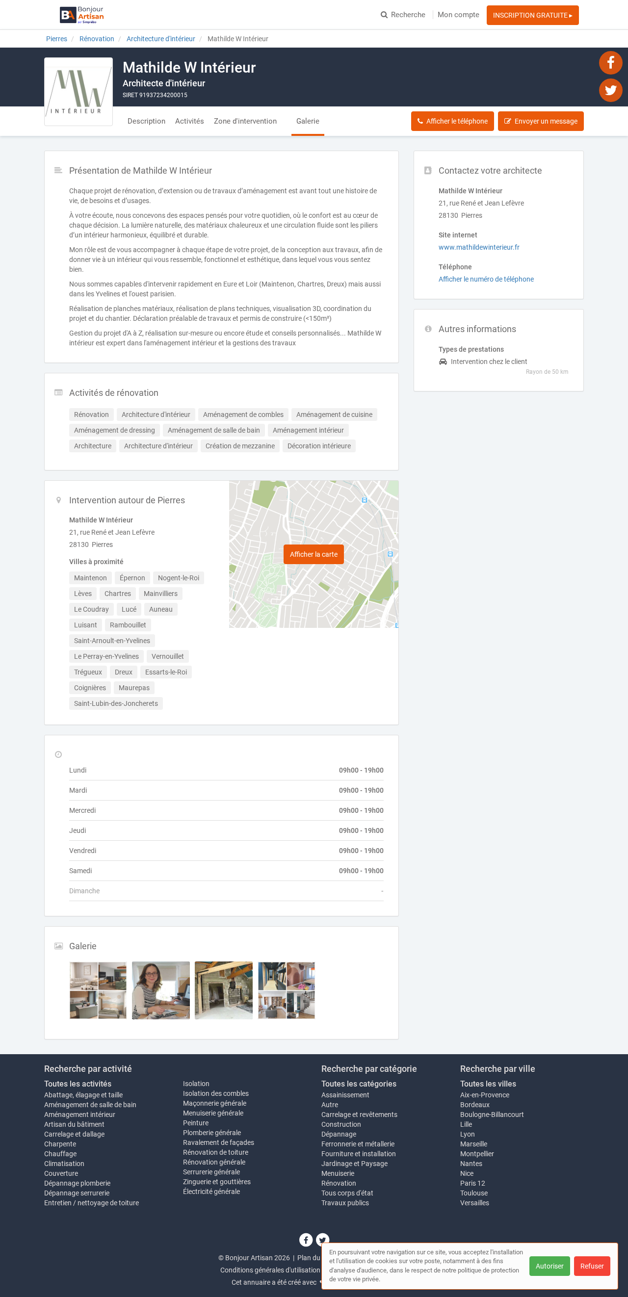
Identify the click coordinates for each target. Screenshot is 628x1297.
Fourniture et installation (358, 1154)
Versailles (474, 1203)
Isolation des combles (216, 1093)
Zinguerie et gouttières (217, 1182)
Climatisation (64, 1163)
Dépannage (338, 1134)
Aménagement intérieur (79, 1114)
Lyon (467, 1134)
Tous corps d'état (347, 1193)
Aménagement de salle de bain (90, 1105)
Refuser (592, 1266)
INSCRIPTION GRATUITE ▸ (533, 15)
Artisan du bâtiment (74, 1124)
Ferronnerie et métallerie (357, 1144)
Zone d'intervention (245, 121)
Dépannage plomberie (77, 1183)
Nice (466, 1173)
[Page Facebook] (611, 62)
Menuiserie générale (213, 1113)
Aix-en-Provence (484, 1095)
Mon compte (458, 14)
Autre (329, 1105)
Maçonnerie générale (214, 1103)
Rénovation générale (214, 1162)
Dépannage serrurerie (76, 1193)
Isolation (196, 1084)
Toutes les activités (77, 1084)
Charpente (60, 1144)
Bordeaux (475, 1105)
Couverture (61, 1173)
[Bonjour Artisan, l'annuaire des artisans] (81, 14)
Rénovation (338, 1183)
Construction (341, 1124)
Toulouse (474, 1193)
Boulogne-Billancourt (492, 1114)
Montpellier (477, 1154)
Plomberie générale (212, 1133)
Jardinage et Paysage (354, 1163)
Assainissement (345, 1095)
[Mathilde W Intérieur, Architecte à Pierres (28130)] (78, 92)
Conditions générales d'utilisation (270, 1270)
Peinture (196, 1123)
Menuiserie (337, 1173)
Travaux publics (345, 1203)
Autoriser (550, 1266)
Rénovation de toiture (215, 1152)
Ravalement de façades (218, 1142)
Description (146, 121)
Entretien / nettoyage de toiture (91, 1203)
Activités (189, 121)
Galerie (307, 121)
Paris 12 (472, 1183)
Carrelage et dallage (74, 1134)
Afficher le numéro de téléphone (486, 279)
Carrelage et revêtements (359, 1114)
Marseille (473, 1144)
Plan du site (315, 1258)
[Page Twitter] (611, 90)
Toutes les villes (488, 1084)
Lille (466, 1124)
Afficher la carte (314, 554)
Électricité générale (211, 1191)
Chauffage (60, 1154)
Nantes (471, 1163)
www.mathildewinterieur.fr (479, 247)
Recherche (408, 14)
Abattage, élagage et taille (83, 1095)
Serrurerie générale (211, 1172)
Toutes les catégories (358, 1084)
